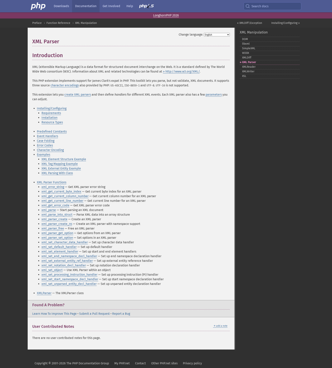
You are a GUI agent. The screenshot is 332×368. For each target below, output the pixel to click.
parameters (214, 94)
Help (129, 6)
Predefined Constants (52, 131)
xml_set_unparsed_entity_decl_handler (69, 284)
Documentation (85, 6)
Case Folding (45, 141)
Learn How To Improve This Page (54, 313)
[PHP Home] (38, 6)
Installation (49, 117)
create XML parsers (77, 94)
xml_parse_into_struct (57, 214)
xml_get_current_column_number (65, 196)
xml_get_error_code (55, 205)
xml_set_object (52, 270)
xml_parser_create (54, 219)
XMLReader (249, 66)
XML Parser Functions (51, 182)
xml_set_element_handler (60, 251)
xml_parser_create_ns (57, 224)
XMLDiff (246, 57)
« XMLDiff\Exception (249, 23)
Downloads (61, 6)
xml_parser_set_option (57, 237)
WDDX (245, 53)
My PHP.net (122, 363)
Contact (140, 363)
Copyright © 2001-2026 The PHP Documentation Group (72, 363)
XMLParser (44, 293)
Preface (37, 23)
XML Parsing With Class (57, 173)
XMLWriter (248, 71)
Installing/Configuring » (285, 23)
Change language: (191, 34)
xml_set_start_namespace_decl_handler (70, 279)
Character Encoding (50, 150)
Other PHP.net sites (164, 363)
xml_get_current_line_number (62, 201)
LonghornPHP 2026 (166, 15)
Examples (43, 154)
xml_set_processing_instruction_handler (69, 274)
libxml (246, 43)
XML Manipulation (86, 23)
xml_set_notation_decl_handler (64, 265)
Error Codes (45, 145)
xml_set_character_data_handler (65, 242)
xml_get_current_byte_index (61, 191)
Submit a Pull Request (94, 313)
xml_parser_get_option (57, 233)
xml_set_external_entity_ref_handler (67, 261)
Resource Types (52, 122)
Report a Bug (121, 313)
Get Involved (111, 6)
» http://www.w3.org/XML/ (181, 71)
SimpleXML (248, 48)
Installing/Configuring (51, 108)
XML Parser (249, 62)
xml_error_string (53, 187)
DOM (245, 39)
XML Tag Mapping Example (60, 164)
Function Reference (58, 23)
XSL (244, 76)
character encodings (65, 85)
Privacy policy (192, 363)
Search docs (259, 6)
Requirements (51, 113)
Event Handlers (47, 136)
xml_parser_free (53, 228)
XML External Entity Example (61, 168)
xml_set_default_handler (59, 247)
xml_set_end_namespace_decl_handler (69, 256)
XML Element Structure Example (64, 159)
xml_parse (49, 210)
